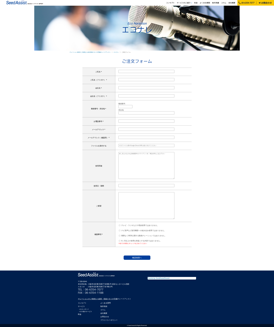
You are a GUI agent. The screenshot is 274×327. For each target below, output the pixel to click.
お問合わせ (266, 2)
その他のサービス (86, 311)
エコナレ (116, 52)
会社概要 (231, 3)
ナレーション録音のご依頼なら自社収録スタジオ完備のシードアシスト (90, 52)
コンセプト (170, 3)
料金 (196, 3)
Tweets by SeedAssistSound (158, 278)
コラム (223, 3)
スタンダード (84, 309)
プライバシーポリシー (109, 320)
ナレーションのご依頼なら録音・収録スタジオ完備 (97, 299)
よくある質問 (205, 3)
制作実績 (215, 3)
